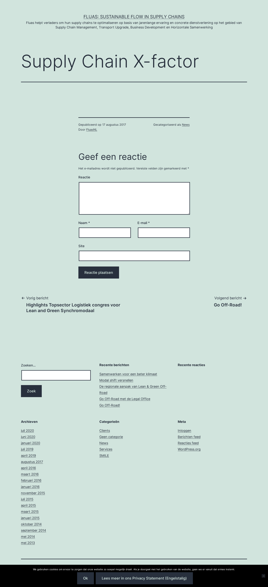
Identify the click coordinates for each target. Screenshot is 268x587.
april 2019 (28, 455)
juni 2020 (28, 437)
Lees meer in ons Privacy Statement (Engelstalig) (144, 578)
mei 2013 (28, 543)
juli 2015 (27, 499)
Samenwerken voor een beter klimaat (128, 374)
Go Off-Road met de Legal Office (124, 399)
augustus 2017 (32, 462)
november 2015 (33, 493)
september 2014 (33, 530)
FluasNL (91, 129)
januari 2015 (30, 518)
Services (105, 449)
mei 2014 (28, 536)
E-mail (143, 223)
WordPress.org (189, 449)
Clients (104, 430)
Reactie (84, 177)
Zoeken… (28, 365)
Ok (85, 578)
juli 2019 (27, 449)
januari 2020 (30, 443)
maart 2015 (30, 511)
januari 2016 (30, 487)
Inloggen (184, 430)
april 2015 (28, 505)
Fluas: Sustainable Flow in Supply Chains (134, 16)
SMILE (104, 455)
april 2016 (28, 468)
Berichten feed (189, 437)
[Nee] (263, 576)
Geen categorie (111, 437)
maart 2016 (30, 474)
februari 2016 (31, 480)
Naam (84, 223)
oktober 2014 (31, 524)
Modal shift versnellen (116, 380)
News (186, 124)
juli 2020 (27, 430)
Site (81, 246)
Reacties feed (188, 443)
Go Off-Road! (109, 405)
